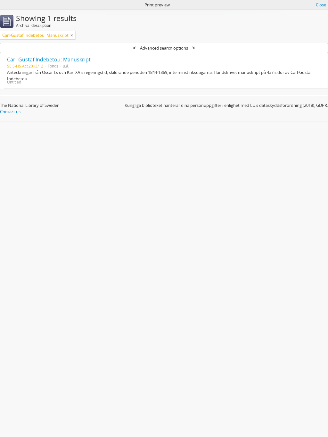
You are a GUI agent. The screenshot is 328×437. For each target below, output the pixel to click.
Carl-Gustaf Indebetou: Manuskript (49, 59)
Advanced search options (164, 48)
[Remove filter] (71, 35)
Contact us (10, 112)
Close (321, 5)
